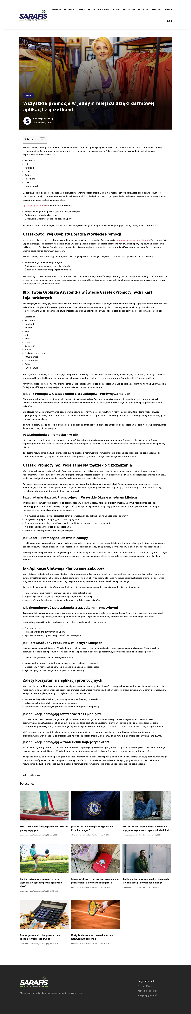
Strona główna (145, 986)
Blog (169, 21)
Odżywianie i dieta (99, 9)
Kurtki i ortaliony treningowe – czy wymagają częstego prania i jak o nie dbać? (41, 882)
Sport (55, 9)
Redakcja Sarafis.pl (40, 835)
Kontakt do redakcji (147, 990)
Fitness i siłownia (74, 9)
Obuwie (168, 9)
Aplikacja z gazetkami (34, 205)
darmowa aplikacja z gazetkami (132, 240)
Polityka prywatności (148, 995)
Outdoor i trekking (149, 9)
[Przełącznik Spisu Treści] (41, 139)
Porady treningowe (124, 9)
